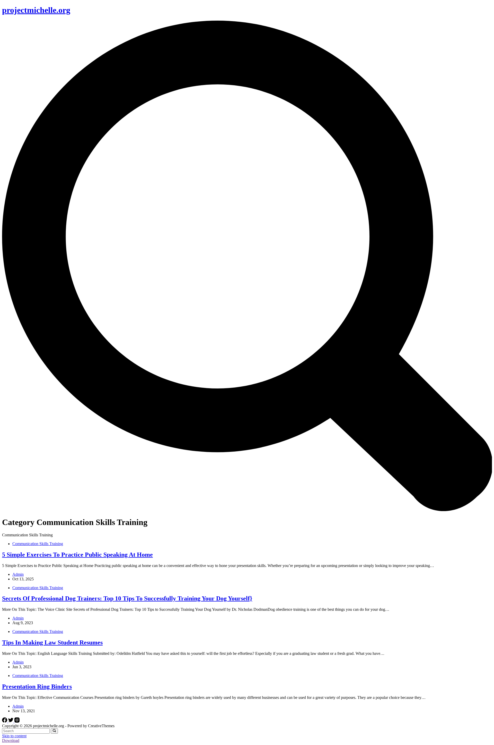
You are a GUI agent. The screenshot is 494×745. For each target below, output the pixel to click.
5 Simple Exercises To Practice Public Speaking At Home (77, 554)
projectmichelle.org (36, 10)
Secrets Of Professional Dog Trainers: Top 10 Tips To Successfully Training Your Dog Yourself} (127, 598)
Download (10, 740)
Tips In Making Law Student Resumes (52, 642)
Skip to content (14, 736)
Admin (18, 574)
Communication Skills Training (37, 543)
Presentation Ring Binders (37, 686)
